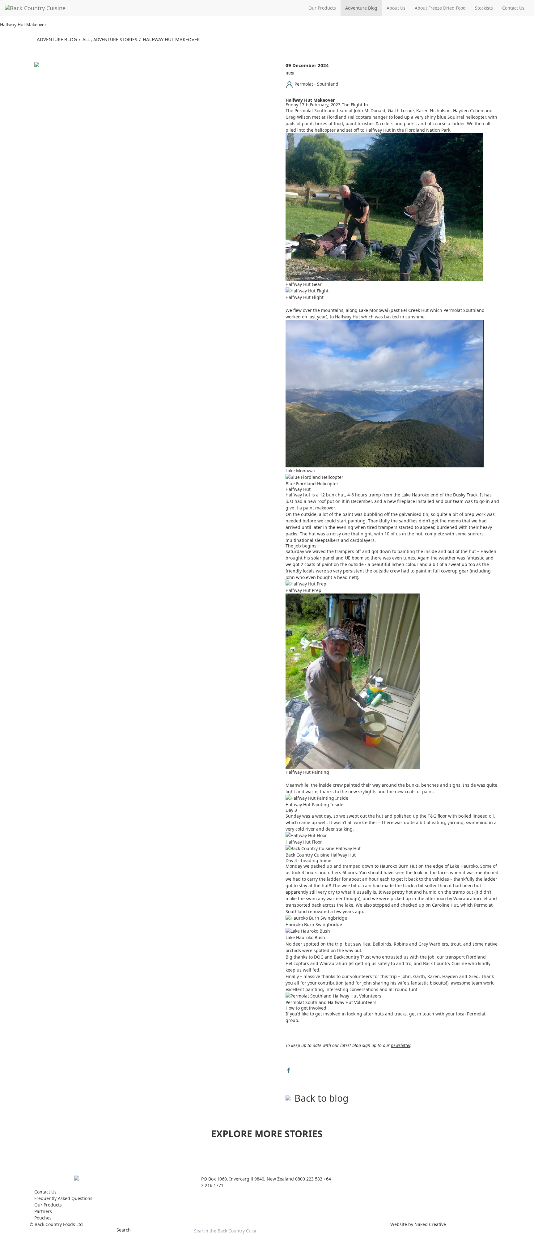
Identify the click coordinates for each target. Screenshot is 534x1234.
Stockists (484, 8)
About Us (396, 8)
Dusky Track (465, 495)
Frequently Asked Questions (63, 1198)
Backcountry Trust (352, 957)
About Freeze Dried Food (440, 8)
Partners (43, 1211)
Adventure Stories (115, 39)
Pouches (43, 1218)
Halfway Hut (347, 317)
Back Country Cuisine (445, 963)
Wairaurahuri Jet (470, 898)
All (86, 39)
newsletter (400, 1045)
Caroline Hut (445, 905)
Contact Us (513, 8)
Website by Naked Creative (418, 1224)
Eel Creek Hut (415, 310)
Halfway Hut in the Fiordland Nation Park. (408, 130)
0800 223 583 (308, 1179)
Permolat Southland (315, 110)
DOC (318, 957)
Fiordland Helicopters (349, 117)
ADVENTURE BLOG (57, 39)
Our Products (322, 8)
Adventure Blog (361, 8)
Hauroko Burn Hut (399, 866)
